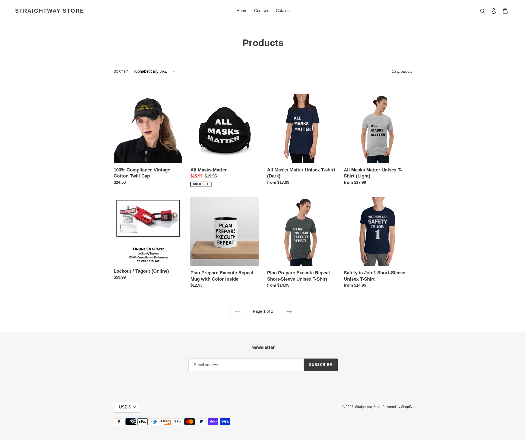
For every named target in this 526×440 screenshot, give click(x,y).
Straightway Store (49, 11)
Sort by (121, 72)
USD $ (125, 407)
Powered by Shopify (397, 407)
